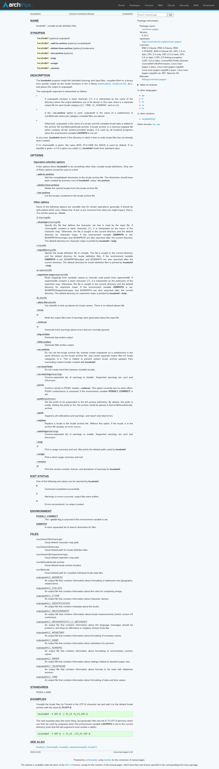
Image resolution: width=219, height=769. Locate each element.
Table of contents (148, 85)
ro (143, 101)
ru (143, 105)
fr (142, 98)
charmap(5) (52, 747)
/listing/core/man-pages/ (154, 79)
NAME (34, 20)
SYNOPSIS (37, 32)
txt (154, 124)
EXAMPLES (38, 699)
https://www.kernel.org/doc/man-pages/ (161, 41)
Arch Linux (17, 5)
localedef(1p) (148, 119)
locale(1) (40, 747)
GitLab (171, 5)
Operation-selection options (49, 162)
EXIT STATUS (39, 476)
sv (143, 108)
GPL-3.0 (69, 765)
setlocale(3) (105, 83)
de (143, 95)
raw (158, 124)
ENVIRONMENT (41, 511)
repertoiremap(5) (78, 747)
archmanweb (91, 760)
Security (184, 5)
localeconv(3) (119, 83)
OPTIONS (36, 155)
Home (121, 5)
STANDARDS (39, 687)
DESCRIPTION (40, 75)
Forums (149, 5)
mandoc (107, 760)
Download (208, 5)
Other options (41, 202)
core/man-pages (150, 29)
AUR (196, 5)
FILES (34, 534)
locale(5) (63, 747)
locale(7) (92, 747)
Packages (135, 5)
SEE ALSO (37, 742)
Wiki (160, 5)
